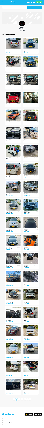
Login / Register (31, 2)
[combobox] (21, 7)
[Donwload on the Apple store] (38, 414)
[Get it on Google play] (29, 414)
